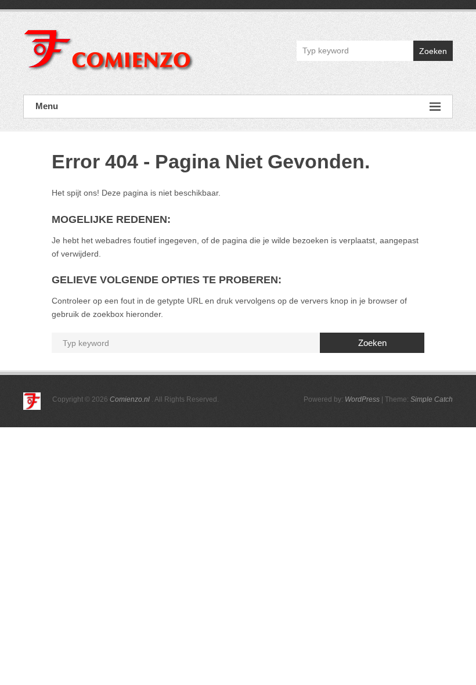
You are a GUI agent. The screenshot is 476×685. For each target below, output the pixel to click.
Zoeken (433, 51)
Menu (46, 106)
